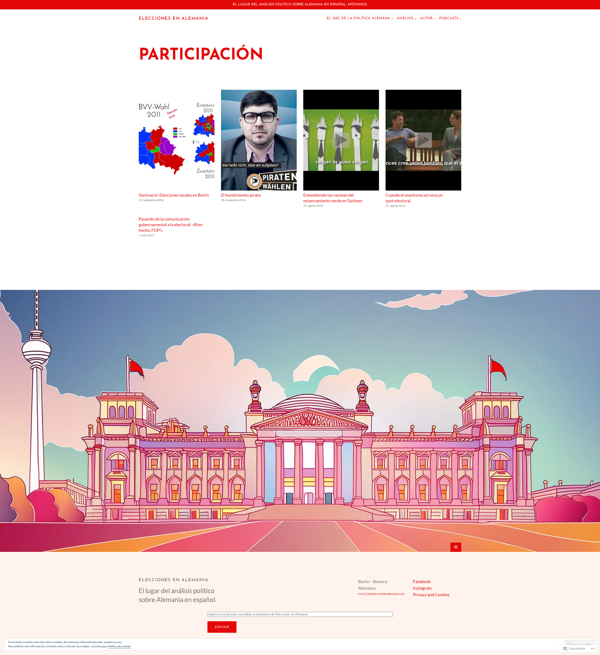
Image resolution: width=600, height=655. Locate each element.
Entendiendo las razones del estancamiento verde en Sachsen (332, 197)
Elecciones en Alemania (174, 19)
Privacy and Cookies (431, 594)
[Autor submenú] (434, 19)
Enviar (222, 627)
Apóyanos (357, 4)
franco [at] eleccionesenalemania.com (381, 593)
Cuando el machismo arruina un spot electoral (414, 197)
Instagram (422, 588)
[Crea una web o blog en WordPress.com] (456, 547)
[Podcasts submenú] (460, 19)
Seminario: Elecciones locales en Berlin (174, 195)
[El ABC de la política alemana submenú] (392, 19)
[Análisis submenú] (415, 19)
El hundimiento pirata (241, 195)
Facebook (422, 581)
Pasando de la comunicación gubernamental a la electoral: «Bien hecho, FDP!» (170, 224)
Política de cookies (119, 646)
